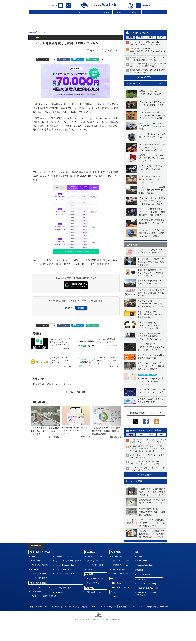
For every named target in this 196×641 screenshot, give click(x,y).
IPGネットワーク (142, 579)
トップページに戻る (75, 392)
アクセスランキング (139, 33)
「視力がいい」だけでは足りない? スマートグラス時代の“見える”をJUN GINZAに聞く (152, 492)
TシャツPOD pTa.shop (146, 584)
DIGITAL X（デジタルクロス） (67, 574)
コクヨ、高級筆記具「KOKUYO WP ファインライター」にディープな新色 (151, 347)
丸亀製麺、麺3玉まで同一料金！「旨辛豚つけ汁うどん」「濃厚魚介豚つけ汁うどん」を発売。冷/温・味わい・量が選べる (147, 448)
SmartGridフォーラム (64, 556)
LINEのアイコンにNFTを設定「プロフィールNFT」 (107, 360)
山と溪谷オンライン (95, 579)
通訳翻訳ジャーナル (120, 565)
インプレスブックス (63, 588)
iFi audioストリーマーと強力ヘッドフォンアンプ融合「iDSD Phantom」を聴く (152, 201)
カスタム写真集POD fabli (147, 588)
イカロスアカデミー (120, 574)
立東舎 (89, 569)
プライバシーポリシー (107, 607)
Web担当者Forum (38, 561)
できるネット (36, 592)
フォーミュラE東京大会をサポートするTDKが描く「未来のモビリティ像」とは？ (152, 212)
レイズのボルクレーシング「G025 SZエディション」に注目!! (152, 126)
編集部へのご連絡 (89, 607)
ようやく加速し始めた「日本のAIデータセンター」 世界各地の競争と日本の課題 (151, 366)
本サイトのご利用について (38, 607)
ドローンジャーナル (39, 574)
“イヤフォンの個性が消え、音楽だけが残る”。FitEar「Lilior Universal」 (151, 179)
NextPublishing (62, 592)
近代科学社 (89, 588)
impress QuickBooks (145, 565)
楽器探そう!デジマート (96, 561)
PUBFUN (139, 570)
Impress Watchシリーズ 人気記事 (145, 430)
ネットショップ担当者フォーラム (68, 561)
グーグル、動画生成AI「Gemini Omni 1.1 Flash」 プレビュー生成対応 (150, 325)
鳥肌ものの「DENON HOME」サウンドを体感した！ (151, 94)
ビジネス (76, 12)
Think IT (34, 556)
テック (62, 12)
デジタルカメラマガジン (40, 587)
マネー (120, 12)
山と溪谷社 (89, 574)
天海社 (140, 556)
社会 (134, 12)
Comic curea (142, 561)
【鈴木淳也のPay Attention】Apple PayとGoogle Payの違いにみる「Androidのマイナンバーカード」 (148, 51)
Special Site (136, 84)
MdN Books (116, 583)
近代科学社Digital (94, 592)
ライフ (91, 12)
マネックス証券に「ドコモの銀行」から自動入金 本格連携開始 (151, 293)
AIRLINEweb (117, 556)
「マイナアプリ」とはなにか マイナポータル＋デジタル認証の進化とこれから (153, 523)
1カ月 (161, 37)
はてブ (79, 59)
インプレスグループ (136, 607)
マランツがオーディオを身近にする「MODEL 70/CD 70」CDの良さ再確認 (152, 190)
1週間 (151, 37)
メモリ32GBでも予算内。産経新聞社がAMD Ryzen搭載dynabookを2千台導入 (151, 233)
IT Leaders (35, 569)
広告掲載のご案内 (72, 607)
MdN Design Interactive (121, 587)
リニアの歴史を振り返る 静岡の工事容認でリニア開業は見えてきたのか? (152, 512)
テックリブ (114, 592)
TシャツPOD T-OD (95, 565)
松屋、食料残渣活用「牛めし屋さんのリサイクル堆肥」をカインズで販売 (151, 273)
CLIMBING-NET (93, 583)
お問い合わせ (57, 607)
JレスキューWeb (118, 569)
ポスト (44, 59)
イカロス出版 (115, 552)
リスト (53, 59)
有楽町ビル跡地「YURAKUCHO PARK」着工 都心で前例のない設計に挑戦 (152, 304)
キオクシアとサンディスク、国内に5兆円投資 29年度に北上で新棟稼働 (151, 314)
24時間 (140, 37)
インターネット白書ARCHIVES (43, 596)
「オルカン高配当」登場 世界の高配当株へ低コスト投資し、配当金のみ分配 (106, 431)
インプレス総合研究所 (39, 565)
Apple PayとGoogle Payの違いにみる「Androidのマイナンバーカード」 (151, 381)
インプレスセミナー (63, 569)
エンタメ (105, 12)
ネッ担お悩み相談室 (39, 578)
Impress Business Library (65, 565)
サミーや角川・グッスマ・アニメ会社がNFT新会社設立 (60, 360)
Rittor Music (90, 552)
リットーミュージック (95, 556)
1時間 (130, 37)
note (94, 59)
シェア (65, 59)
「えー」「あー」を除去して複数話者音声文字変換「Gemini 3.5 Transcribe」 (151, 336)
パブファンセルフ (144, 574)
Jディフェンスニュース (121, 561)
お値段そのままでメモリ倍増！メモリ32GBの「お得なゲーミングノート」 (151, 158)
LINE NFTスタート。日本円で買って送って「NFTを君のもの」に (60, 342)
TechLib (115, 597)
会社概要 (122, 607)
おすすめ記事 (136, 481)
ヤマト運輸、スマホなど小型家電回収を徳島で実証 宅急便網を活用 (151, 262)
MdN (112, 579)
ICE (136, 552)
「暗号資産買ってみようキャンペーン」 (51, 384)
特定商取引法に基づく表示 (157, 607)
